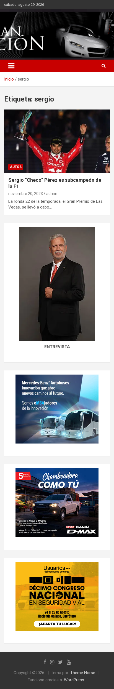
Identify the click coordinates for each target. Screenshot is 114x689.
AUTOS (16, 167)
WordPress (74, 679)
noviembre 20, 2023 (25, 193)
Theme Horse (82, 672)
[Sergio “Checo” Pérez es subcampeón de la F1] (57, 141)
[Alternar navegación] (11, 66)
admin (51, 193)
